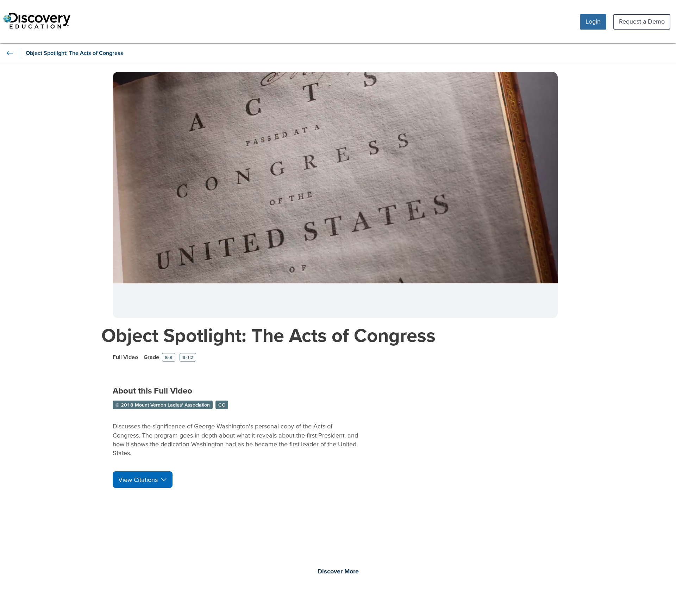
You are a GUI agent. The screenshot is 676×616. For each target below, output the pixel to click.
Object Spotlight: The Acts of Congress (268, 335)
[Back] (10, 53)
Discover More (338, 571)
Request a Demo (642, 21)
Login (593, 21)
